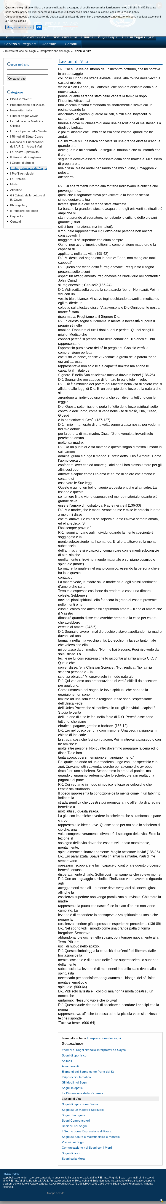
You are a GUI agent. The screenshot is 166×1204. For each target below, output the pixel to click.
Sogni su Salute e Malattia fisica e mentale (91, 1136)
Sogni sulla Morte (74, 1158)
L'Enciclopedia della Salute (28, 131)
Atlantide (49, 44)
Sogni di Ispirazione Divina (80, 1104)
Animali (67, 1061)
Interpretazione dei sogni (55, 51)
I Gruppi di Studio (22, 162)
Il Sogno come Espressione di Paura (87, 1131)
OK (39, 27)
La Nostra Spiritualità (24, 152)
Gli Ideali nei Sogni (74, 1082)
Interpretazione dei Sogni (20, 51)
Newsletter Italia (65, 37)
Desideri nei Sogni (74, 1126)
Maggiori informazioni (19, 27)
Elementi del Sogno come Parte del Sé (88, 1071)
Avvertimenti (70, 1066)
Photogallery (18, 205)
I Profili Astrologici (22, 173)
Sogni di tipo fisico (74, 1055)
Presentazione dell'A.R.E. (27, 104)
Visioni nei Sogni (73, 1142)
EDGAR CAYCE (36, 37)
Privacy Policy (11, 1173)
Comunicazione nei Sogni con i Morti (87, 1147)
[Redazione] (161, 1201)
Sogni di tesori (71, 1153)
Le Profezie (18, 179)
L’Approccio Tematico (76, 1077)
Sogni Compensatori (76, 1120)
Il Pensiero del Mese (24, 210)
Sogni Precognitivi (74, 1115)
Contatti (71, 44)
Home (10, 37)
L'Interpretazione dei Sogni (28, 168)
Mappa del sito (55, 1193)
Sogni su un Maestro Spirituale (83, 1109)
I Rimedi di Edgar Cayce (99, 37)
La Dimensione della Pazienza (82, 1093)
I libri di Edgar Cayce (138, 37)
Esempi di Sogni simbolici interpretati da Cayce (94, 1049)
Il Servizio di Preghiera (19, 44)
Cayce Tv (16, 216)
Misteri (14, 184)
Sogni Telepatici (72, 1088)
